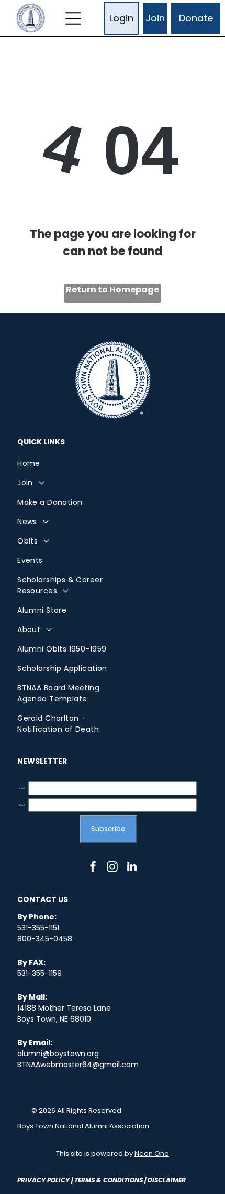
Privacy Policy (43, 1180)
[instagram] (112, 867)
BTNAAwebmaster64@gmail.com (78, 1064)
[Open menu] (73, 18)
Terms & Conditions (108, 1180)
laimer (174, 1180)
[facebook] (93, 867)
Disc (155, 1180)
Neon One (151, 1153)
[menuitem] (65, 463)
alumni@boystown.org (58, 1053)
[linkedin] (131, 867)
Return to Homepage (112, 290)
